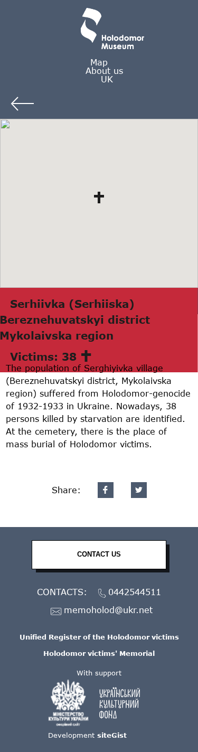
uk (107, 79)
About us (104, 70)
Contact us (99, 554)
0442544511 (134, 592)
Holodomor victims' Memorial (99, 653)
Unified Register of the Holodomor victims (99, 637)
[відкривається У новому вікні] (99, 703)
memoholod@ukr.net (108, 610)
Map (99, 62)
